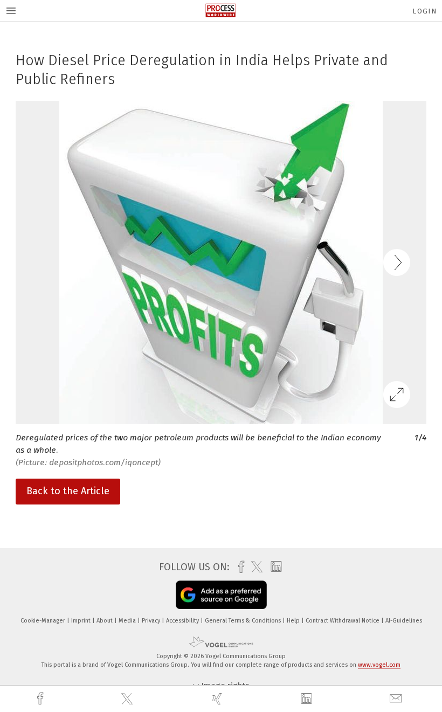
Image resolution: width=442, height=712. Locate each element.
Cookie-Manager (43, 620)
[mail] (397, 698)
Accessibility (183, 620)
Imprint (81, 620)
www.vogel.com (379, 664)
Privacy (152, 620)
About (105, 620)
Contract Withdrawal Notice (343, 620)
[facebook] (41, 698)
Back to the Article (67, 491)
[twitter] (128, 699)
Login (424, 11)
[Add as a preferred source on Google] (221, 594)
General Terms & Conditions (243, 620)
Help (294, 620)
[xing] (218, 699)
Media (128, 620)
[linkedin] (308, 699)
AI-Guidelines (403, 620)
